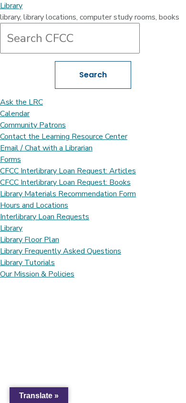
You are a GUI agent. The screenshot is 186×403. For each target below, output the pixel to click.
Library (11, 5)
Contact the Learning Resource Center (63, 136)
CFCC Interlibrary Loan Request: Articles (68, 171)
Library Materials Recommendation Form (68, 194)
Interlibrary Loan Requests (44, 217)
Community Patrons (33, 125)
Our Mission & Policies (37, 274)
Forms (10, 159)
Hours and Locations (34, 205)
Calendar (15, 113)
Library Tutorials (27, 262)
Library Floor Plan (29, 239)
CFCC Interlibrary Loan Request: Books (65, 182)
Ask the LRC (21, 102)
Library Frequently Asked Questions (60, 251)
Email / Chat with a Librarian (46, 148)
